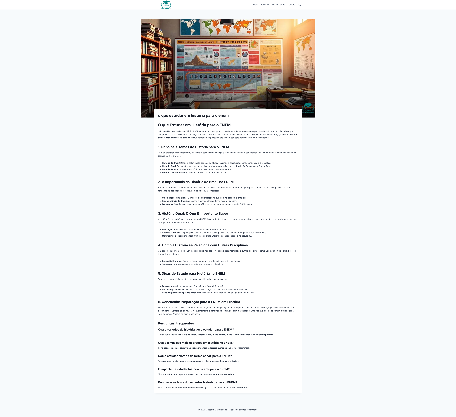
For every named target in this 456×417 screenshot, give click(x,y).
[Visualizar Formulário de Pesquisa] (299, 5)
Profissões (265, 4)
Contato (291, 4)
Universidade (278, 4)
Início (255, 4)
